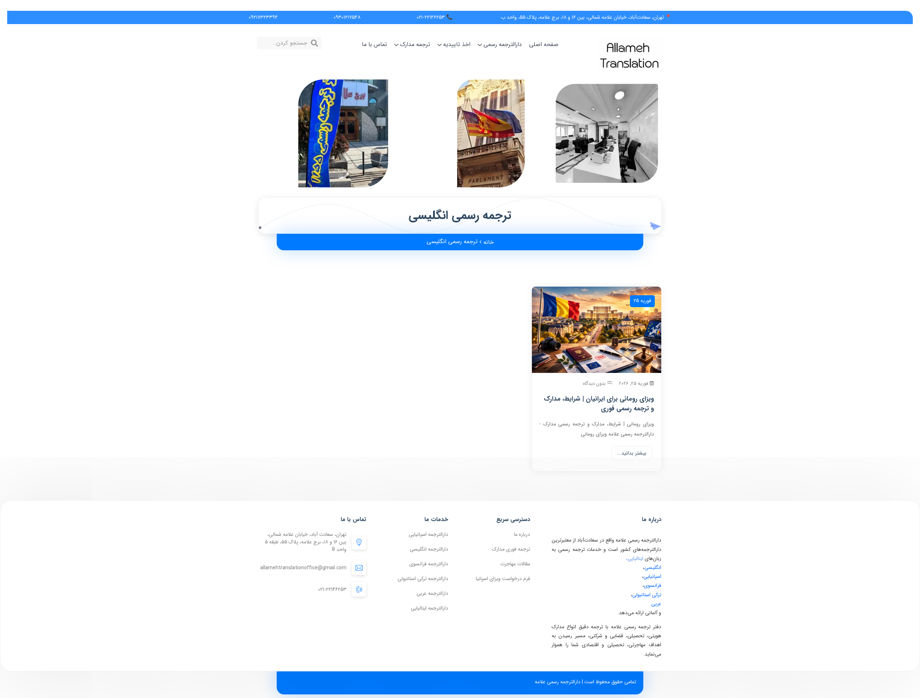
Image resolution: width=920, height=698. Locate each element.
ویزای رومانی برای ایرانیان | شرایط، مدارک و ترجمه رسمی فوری (599, 404)
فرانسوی (652, 585)
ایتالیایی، (634, 558)
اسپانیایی (652, 576)
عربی (656, 604)
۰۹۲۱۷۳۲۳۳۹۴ (263, 17)
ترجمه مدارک (415, 44)
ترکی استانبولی (646, 595)
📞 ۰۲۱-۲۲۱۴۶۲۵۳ (434, 17)
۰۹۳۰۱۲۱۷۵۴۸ (347, 17)
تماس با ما (374, 44)
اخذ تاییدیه (456, 44)
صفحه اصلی (543, 44)
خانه (488, 242)
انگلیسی (652, 567)
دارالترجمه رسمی (502, 44)
